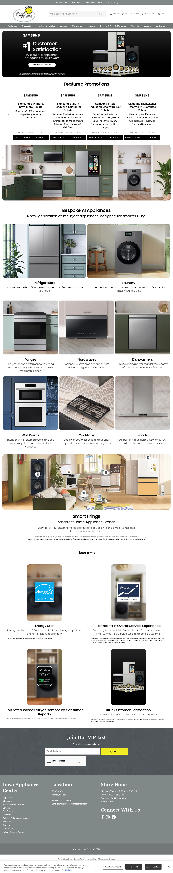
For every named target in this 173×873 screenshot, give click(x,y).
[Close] (169, 867)
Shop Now (39, 137)
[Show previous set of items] (8, 114)
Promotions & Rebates (45, 26)
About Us (135, 26)
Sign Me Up (114, 751)
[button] (111, 14)
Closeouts (26, 26)
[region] (86, 867)
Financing (91, 26)
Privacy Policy (79, 859)
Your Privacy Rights (113, 867)
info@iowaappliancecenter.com (72, 803)
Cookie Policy (67, 870)
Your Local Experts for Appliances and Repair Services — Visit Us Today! (86, 2)
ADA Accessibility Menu (106, 859)
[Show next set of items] (164, 114)
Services (63, 26)
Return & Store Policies (13, 832)
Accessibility (91, 859)
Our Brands (77, 26)
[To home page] (24, 14)
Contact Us (160, 26)
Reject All (134, 867)
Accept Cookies (153, 867)
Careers (147, 26)
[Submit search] (100, 13)
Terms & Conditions (65, 859)
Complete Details (22, 137)
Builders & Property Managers (113, 26)
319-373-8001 (66, 800)
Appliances (12, 26)
